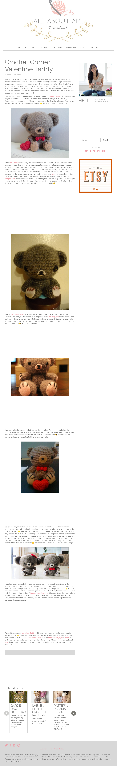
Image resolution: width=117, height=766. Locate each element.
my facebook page (55, 638)
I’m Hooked (14, 163)
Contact (33, 47)
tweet (67, 638)
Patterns (44, 47)
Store (90, 47)
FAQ (97, 47)
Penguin (8, 179)
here (53, 174)
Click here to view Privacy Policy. (52, 749)
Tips (53, 47)
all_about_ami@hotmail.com (30, 638)
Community (71, 47)
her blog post (53, 317)
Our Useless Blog (17, 314)
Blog (60, 47)
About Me (22, 47)
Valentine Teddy (54, 96)
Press (82, 47)
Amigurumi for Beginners (39, 593)
